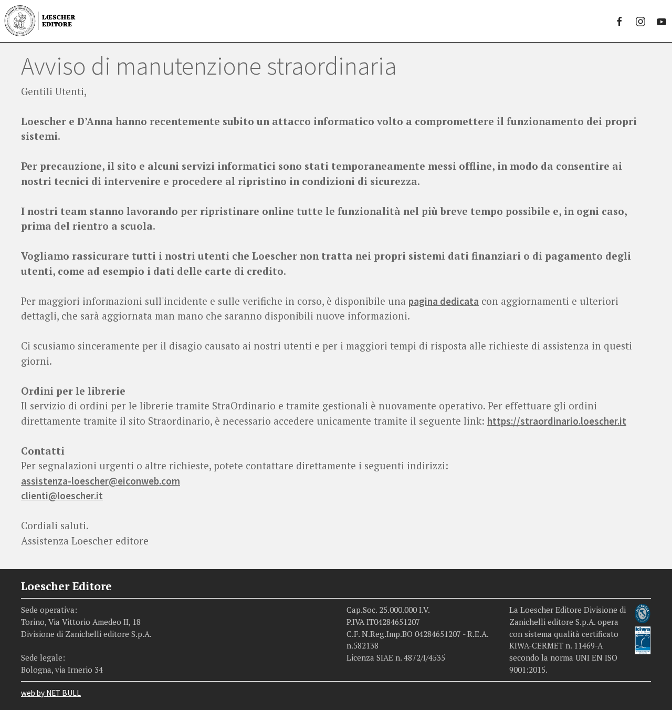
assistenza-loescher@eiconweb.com (100, 481)
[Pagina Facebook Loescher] (619, 21)
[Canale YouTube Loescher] (661, 21)
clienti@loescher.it (62, 495)
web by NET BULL (51, 693)
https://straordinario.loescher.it (556, 421)
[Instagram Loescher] (640, 21)
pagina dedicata (443, 301)
